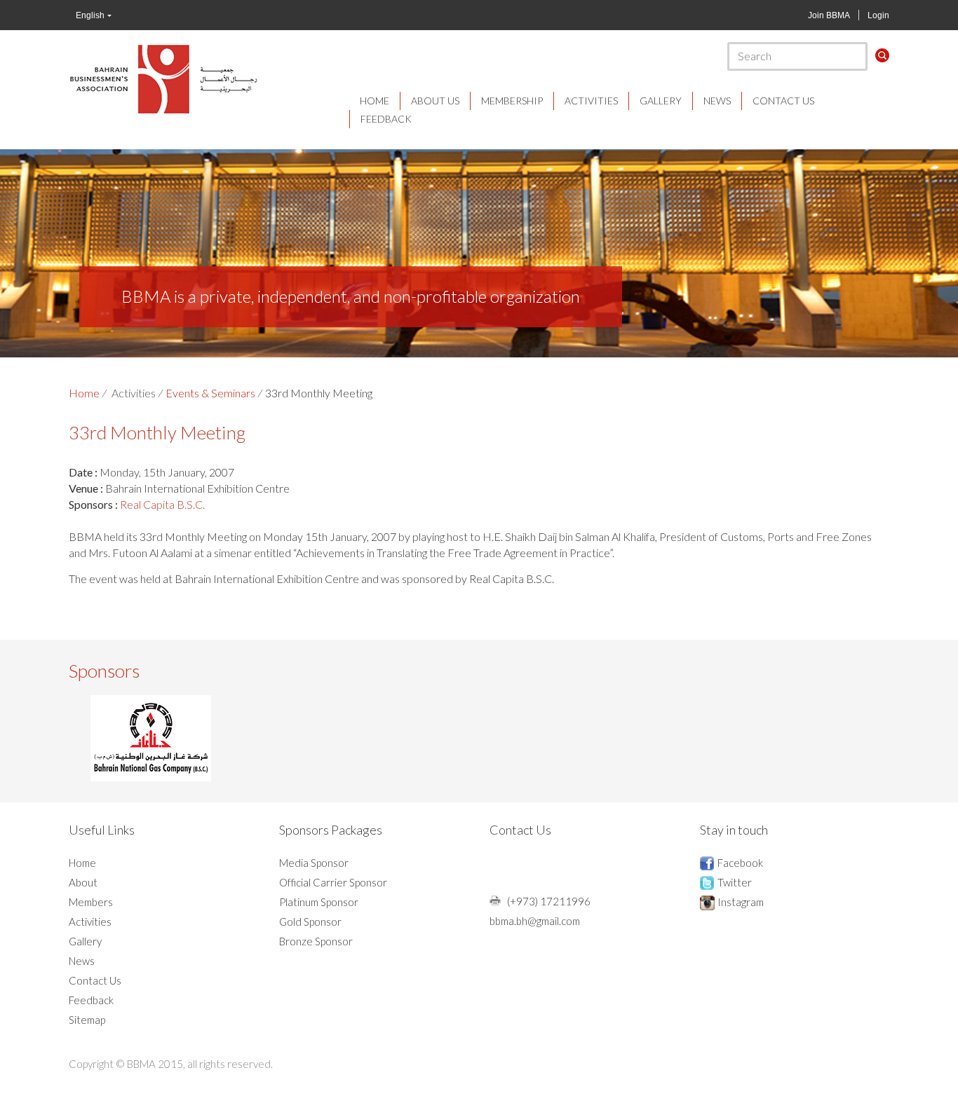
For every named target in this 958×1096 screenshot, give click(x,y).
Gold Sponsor (310, 921)
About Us (435, 101)
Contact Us (783, 101)
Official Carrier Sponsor (333, 882)
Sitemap (87, 1019)
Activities (591, 101)
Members (91, 902)
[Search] (882, 55)
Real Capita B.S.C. (161, 504)
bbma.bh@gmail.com (535, 921)
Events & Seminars (210, 392)
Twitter (734, 882)
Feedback (386, 119)
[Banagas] (151, 738)
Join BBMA (829, 15)
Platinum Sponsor (318, 902)
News (717, 101)
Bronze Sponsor (316, 941)
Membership (512, 101)
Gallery (661, 101)
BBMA (163, 78)
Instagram (740, 902)
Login (878, 15)
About (83, 882)
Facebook (740, 862)
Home (374, 101)
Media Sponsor (314, 862)
